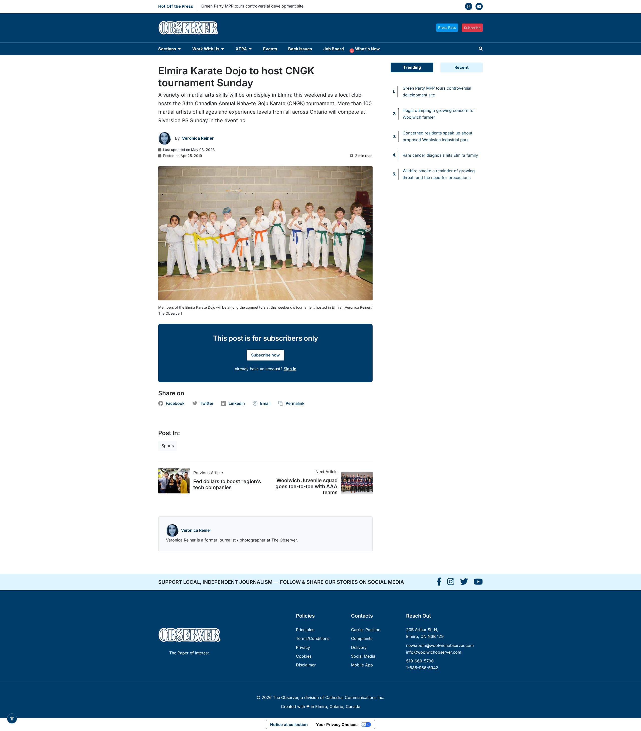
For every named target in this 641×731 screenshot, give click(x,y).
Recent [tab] (461, 67)
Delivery (359, 647)
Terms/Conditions (312, 638)
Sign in (290, 368)
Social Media (363, 656)
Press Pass (447, 27)
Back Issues (300, 48)
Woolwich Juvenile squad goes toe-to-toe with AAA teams (306, 486)
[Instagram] (468, 6)
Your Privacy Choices (337, 724)
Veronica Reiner (196, 530)
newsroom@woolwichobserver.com (440, 645)
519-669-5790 (420, 660)
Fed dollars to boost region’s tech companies (227, 484)
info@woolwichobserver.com (433, 652)
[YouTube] (479, 6)
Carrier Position (365, 629)
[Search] (481, 48)
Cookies (303, 656)
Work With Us (205, 48)
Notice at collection (289, 724)
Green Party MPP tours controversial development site (252, 6)
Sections (167, 48)
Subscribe (472, 28)
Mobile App (362, 664)
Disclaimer (306, 664)
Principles (305, 629)
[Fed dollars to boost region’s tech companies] (175, 480)
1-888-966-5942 (422, 667)
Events (270, 48)
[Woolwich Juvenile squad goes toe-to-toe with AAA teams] (355, 482)
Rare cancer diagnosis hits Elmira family (440, 155)
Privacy (303, 647)
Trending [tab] (412, 67)
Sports (168, 445)
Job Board (333, 48)
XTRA (241, 48)
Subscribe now (265, 354)
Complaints (361, 638)
